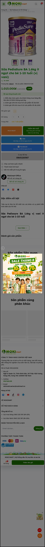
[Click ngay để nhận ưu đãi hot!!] (22, 273)
